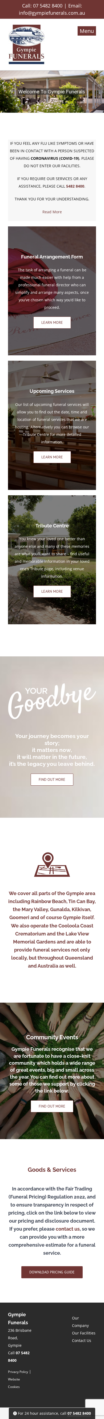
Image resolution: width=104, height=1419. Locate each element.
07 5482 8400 (47, 5)
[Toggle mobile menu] (87, 31)
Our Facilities (83, 1333)
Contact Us (81, 1340)
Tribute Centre (36, 434)
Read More (52, 211)
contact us (68, 1229)
